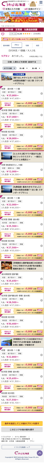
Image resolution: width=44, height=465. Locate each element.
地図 (37, 45)
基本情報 (6, 45)
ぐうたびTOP (6, 437)
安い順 (22, 68)
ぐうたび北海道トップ (22, 447)
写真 (27, 45)
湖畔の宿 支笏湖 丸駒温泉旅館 (20, 29)
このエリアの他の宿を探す (22, 429)
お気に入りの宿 (13, 9)
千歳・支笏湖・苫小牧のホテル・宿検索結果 (15, 439)
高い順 (34, 68)
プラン (16, 45)
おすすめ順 (8, 68)
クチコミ (13, 34)
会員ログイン (34, 9)
